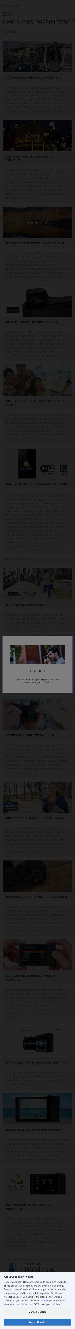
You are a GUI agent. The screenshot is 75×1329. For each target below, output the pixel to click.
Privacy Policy (48, 1300)
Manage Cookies (37, 1311)
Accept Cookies (37, 1322)
